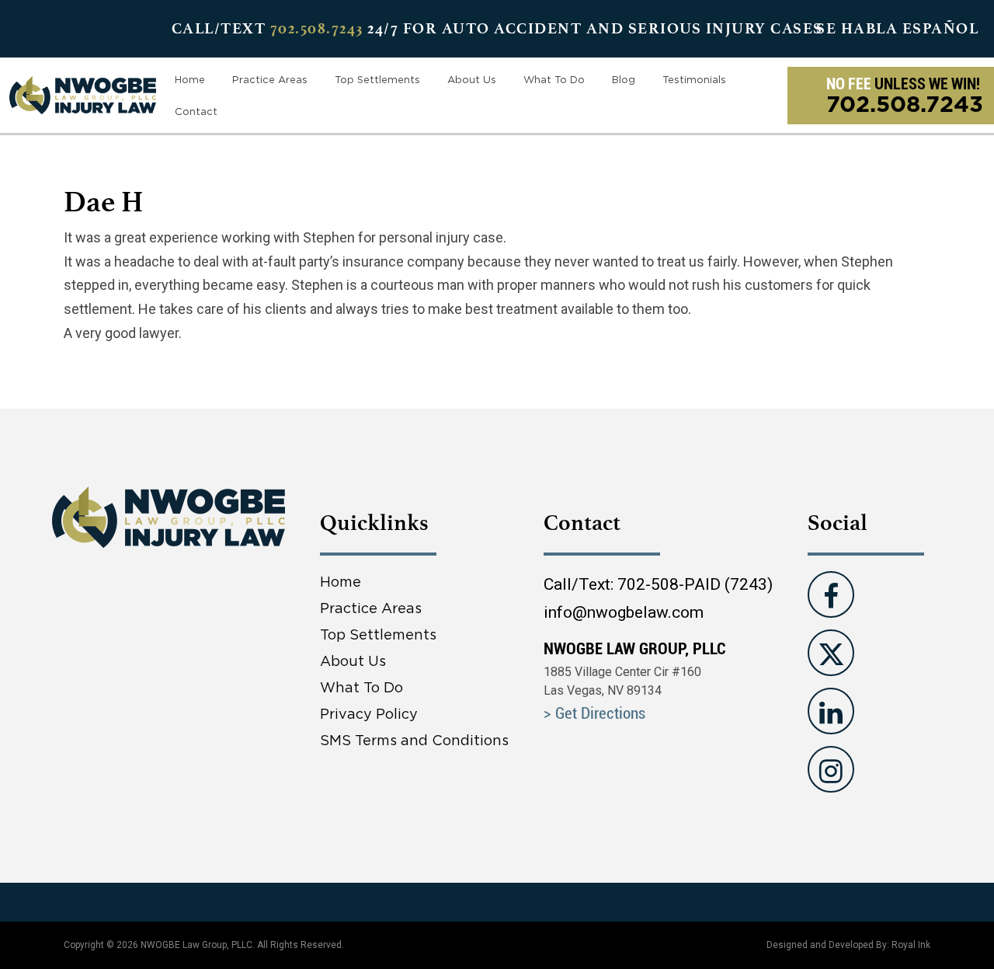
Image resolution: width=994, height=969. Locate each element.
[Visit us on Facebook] (831, 594)
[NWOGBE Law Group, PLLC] (82, 93)
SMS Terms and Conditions (414, 740)
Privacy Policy (369, 713)
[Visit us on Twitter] (831, 652)
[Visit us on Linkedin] (831, 711)
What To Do (554, 79)
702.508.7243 (316, 28)
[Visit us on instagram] (831, 769)
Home (190, 79)
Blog (623, 79)
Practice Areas (270, 79)
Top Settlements (377, 79)
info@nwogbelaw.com (624, 612)
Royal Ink (910, 944)
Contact (196, 111)
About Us (471, 79)
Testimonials (694, 79)
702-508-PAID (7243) (695, 584)
